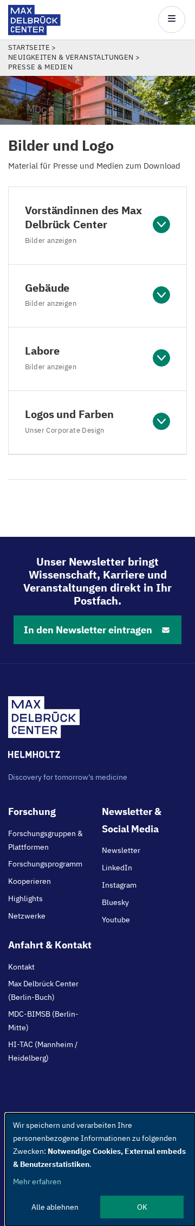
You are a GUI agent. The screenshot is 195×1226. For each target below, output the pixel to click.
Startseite (29, 47)
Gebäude (50, 294)
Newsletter (121, 850)
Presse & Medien (40, 67)
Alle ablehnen (55, 1207)
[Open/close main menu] (171, 19)
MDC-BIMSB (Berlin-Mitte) (43, 1020)
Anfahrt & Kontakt (50, 945)
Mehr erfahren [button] (37, 1181)
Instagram (119, 885)
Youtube (116, 920)
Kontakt (21, 967)
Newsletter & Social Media (131, 820)
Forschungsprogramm (45, 864)
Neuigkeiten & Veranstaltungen (71, 57)
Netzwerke (27, 916)
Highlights (25, 898)
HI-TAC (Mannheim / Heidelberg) (42, 1050)
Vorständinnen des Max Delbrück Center (83, 224)
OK (142, 1207)
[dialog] (100, 1169)
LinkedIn (117, 867)
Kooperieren (29, 881)
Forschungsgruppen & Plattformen (45, 840)
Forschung (32, 811)
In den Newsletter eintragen (88, 630)
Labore (50, 357)
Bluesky (115, 902)
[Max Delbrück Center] (34, 32)
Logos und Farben (69, 421)
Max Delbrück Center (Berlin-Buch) (43, 990)
